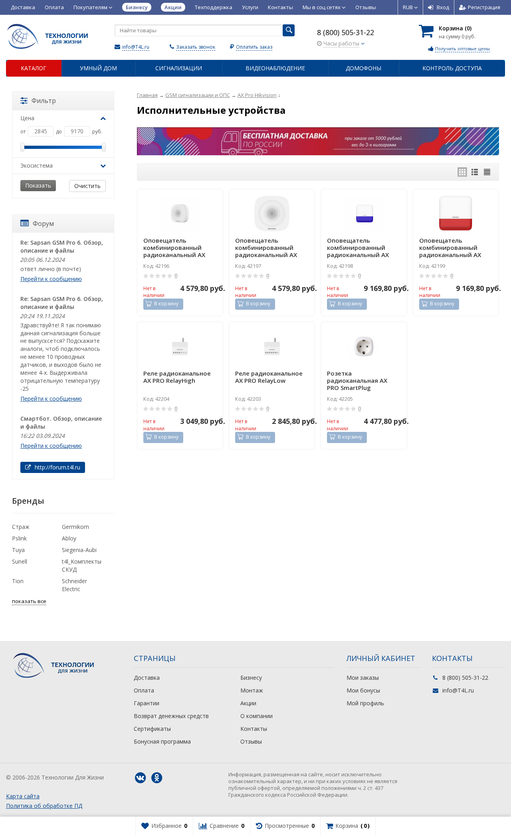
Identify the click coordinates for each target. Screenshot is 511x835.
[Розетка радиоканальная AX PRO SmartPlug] (363, 346)
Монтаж (251, 690)
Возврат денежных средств (171, 716)
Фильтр (44, 100)
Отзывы (365, 7)
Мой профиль (365, 703)
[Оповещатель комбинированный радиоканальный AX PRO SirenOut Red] (456, 213)
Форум (43, 223)
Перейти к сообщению (51, 279)
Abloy (69, 538)
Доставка (23, 7)
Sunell (19, 561)
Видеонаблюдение (275, 68)
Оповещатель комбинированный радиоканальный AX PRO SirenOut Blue (358, 247)
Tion (18, 581)
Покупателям (91, 7)
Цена (27, 118)
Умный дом (98, 68)
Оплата (54, 7)
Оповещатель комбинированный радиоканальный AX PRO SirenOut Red (450, 247)
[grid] (462, 172)
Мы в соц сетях (322, 7)
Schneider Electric (74, 585)
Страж (21, 526)
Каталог (33, 68)
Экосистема (36, 165)
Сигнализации (178, 68)
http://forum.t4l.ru (56, 467)
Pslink (19, 538)
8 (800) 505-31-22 (345, 32)
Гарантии (146, 703)
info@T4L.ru (135, 47)
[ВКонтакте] (140, 778)
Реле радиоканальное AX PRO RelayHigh (177, 377)
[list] (474, 172)
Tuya (18, 550)
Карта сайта (23, 796)
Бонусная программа (162, 741)
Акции (248, 703)
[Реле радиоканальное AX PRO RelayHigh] (180, 346)
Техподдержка (213, 7)
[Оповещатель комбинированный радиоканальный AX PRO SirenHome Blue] (180, 213)
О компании (256, 716)
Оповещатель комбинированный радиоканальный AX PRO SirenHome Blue (174, 247)
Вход (443, 7)
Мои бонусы (363, 690)
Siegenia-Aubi (79, 550)
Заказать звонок (195, 47)
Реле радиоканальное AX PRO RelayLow (269, 377)
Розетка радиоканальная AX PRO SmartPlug (357, 380)
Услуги (250, 7)
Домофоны (363, 68)
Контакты (280, 7)
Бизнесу (251, 677)
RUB (408, 7)
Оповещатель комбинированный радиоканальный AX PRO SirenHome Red (266, 247)
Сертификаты (152, 728)
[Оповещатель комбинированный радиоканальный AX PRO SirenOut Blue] (363, 213)
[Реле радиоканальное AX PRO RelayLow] (272, 346)
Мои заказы (363, 677)
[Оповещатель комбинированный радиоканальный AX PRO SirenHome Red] (272, 213)
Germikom (75, 526)
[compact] (487, 172)
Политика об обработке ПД (44, 805)
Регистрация (484, 7)
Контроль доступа (452, 68)
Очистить (87, 186)
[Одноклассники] (156, 778)
